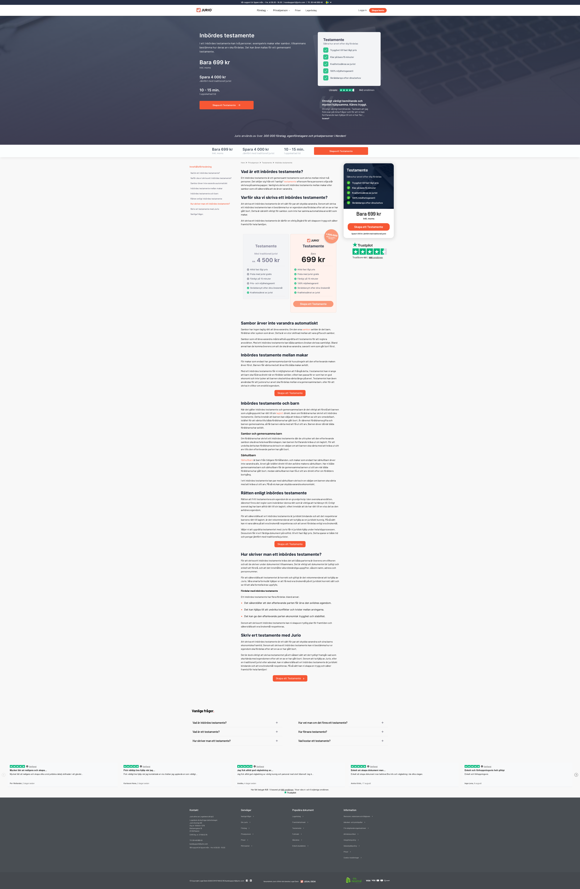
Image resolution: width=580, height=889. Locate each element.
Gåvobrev (295, 840)
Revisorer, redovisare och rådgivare (357, 816)
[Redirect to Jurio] (308, 881)
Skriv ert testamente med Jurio (204, 209)
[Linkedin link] (251, 880)
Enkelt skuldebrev (299, 846)
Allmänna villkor (350, 834)
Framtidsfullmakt (299, 822)
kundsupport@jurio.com (294, 2)
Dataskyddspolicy (350, 846)
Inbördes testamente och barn (204, 193)
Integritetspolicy (350, 840)
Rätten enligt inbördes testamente (206, 198)
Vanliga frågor (246, 816)
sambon (306, 329)
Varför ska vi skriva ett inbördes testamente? (210, 178)
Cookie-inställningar (351, 857)
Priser (298, 10)
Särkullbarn (247, 459)
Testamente (267, 162)
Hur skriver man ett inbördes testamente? (210, 203)
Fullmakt (295, 834)
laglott (279, 413)
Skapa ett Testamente (290, 393)
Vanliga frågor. (197, 214)
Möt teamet (245, 846)
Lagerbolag (311, 10)
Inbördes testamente (283, 162)
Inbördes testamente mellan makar (206, 188)
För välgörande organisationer (355, 828)
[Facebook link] (247, 880)
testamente (290, 181)
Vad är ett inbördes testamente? (205, 173)
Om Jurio (244, 822)
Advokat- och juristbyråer (353, 822)
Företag (261, 10)
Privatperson (280, 10)
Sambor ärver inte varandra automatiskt (208, 183)
